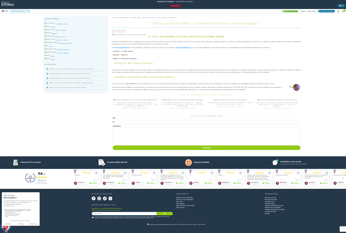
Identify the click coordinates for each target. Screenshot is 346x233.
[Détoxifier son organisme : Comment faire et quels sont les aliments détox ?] (135, 99)
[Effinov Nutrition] (7, 3)
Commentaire (117, 126)
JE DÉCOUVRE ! (175, 5)
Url (113, 122)
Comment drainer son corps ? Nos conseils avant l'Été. (230, 103)
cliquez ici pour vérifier (199, 224)
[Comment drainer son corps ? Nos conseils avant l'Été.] (230, 99)
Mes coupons (180, 207)
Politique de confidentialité (273, 207)
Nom (114, 118)
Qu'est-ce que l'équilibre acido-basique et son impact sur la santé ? (277, 104)
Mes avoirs (179, 201)
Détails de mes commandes (184, 197)
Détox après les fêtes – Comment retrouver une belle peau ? (159, 17)
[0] (343, 11)
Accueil (114, 17)
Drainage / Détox (136, 17)
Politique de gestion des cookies (274, 209)
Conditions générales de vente (274, 205)
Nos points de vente (271, 199)
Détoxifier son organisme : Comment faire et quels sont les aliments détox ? (135, 104)
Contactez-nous (269, 201)
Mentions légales (270, 203)
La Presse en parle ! (271, 211)
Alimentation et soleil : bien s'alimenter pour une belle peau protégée (182, 104)
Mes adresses (180, 203)
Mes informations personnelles (185, 205)
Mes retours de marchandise (184, 199)
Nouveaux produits (270, 197)
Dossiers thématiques (123, 17)
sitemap (267, 213)
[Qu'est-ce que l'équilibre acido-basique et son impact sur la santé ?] (278, 99)
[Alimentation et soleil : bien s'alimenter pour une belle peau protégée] (183, 99)
